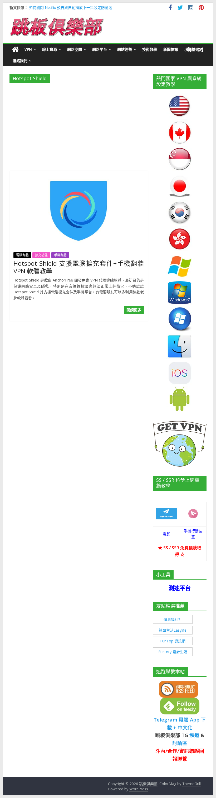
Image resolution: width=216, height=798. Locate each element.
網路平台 (99, 49)
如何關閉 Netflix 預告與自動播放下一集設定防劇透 (70, 7)
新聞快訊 (170, 49)
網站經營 (124, 49)
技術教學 (149, 49)
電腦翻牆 (22, 255)
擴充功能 (41, 255)
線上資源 (49, 49)
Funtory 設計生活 (172, 651)
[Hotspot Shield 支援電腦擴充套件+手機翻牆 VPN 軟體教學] (78, 174)
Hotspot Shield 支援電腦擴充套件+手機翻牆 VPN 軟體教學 (78, 267)
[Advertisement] (78, 127)
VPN (28, 49)
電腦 (166, 533)
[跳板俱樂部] (56, 18)
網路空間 (74, 49)
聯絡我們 (20, 60)
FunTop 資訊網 (172, 640)
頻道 (194, 735)
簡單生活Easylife (172, 630)
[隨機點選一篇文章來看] (201, 49)
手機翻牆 (60, 255)
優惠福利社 (173, 619)
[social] (170, 8)
